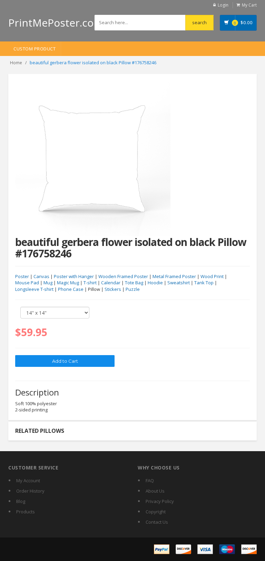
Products (25, 511)
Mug (47, 282)
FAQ (150, 480)
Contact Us (157, 522)
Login (223, 5)
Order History (30, 491)
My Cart (249, 5)
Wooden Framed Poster (123, 276)
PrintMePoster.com (55, 23)
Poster (22, 276)
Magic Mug (68, 282)
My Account (28, 480)
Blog (20, 501)
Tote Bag (134, 282)
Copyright (156, 511)
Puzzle (133, 289)
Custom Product (34, 49)
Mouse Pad (27, 282)
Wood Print (212, 276)
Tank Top (204, 282)
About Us (155, 491)
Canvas (41, 276)
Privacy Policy (160, 501)
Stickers (113, 289)
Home (16, 63)
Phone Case (71, 289)
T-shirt (90, 282)
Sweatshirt (178, 282)
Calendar (110, 282)
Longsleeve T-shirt (34, 289)
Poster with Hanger (74, 276)
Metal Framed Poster (174, 276)
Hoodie (155, 282)
